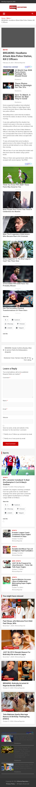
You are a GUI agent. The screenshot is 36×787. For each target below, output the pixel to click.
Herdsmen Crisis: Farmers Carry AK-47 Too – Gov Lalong (17, 359)
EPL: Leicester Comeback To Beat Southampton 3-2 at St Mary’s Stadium (16, 482)
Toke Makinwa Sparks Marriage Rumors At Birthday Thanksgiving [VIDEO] (16, 716)
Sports (6, 453)
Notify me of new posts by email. (15, 438)
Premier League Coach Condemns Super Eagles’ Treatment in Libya (21, 534)
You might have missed (13, 596)
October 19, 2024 (8, 487)
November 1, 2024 (8, 626)
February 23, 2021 (8, 62)
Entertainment (8, 616)
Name (5, 401)
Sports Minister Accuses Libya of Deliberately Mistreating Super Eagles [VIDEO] (21, 582)
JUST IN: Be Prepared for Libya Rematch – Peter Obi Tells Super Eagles (22, 565)
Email (5, 409)
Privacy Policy (10, 784)
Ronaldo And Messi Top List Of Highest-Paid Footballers (22, 550)
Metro (5, 50)
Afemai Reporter (20, 62)
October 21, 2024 (8, 688)
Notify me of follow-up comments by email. (18, 434)
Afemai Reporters (22, 781)
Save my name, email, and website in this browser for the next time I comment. (16, 429)
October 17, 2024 (17, 569)
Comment (6, 377)
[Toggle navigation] (4, 13)
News (13, 561)
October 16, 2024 (17, 587)
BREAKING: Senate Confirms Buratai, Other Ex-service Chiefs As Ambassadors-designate (18, 350)
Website (5, 417)
